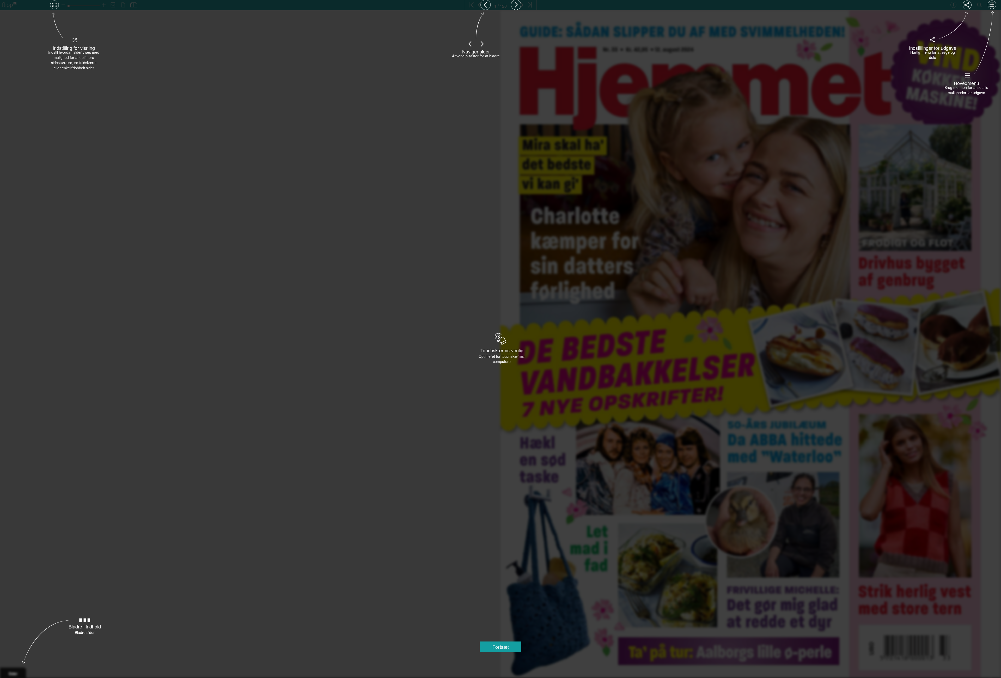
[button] (500, 646)
